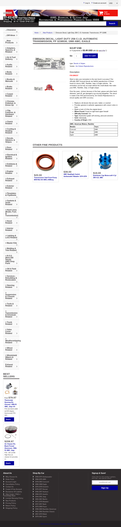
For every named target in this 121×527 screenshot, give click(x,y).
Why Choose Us (11, 477)
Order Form (10, 479)
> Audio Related (8, 66)
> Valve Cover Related (8, 331)
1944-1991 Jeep (40, 497)
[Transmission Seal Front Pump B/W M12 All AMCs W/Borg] (45, 162)
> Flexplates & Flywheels (10, 194)
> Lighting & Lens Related (11, 237)
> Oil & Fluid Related (10, 270)
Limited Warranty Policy (14, 498)
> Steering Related (9, 286)
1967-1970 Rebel (41, 514)
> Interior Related (9, 229)
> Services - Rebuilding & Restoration (11, 278)
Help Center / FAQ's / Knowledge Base (12, 495)
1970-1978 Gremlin (42, 487)
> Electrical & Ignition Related (11, 157)
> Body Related (8, 73)
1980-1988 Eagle (41, 484)
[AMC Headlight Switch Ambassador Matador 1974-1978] (75, 161)
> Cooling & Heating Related (10, 131)
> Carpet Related (9, 95)
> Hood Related (8, 222)
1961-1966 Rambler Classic (45, 511)
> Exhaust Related (9, 180)
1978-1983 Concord (42, 482)
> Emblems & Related (11, 165)
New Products (11, 501)
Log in (87, 3)
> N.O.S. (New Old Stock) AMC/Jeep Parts (10, 259)
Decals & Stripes (79, 63)
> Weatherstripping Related (12, 341)
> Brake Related (8, 88)
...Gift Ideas (10, 35)
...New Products (47, 33)
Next (63, 63)
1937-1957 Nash (40, 504)
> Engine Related (9, 172)
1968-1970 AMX (40, 479)
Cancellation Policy (13, 484)
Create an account (99, 3)
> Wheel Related (8, 349)
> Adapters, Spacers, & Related (10, 50)
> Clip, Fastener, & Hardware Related (10, 113)
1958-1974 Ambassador (43, 477)
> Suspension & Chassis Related (10, 295)
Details (8, 419)
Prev (36, 63)
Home (37, 33)
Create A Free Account (14, 489)
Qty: (71, 56)
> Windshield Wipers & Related (11, 357)
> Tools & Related (9, 305)
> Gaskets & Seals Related (10, 202)
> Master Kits (11, 243)
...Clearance (10, 30)
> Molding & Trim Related (11, 249)
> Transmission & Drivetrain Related (11, 314)
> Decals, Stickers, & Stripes (10, 140)
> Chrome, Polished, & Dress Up (10, 103)
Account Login (11, 482)
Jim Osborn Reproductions (84, 66)
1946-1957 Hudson (41, 492)
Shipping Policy (11, 508)
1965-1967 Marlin (41, 499)
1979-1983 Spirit (41, 516)
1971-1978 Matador (42, 502)
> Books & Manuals (10, 80)
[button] (94, 50)
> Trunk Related (8, 323)
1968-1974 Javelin (41, 494)
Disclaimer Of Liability (14, 492)
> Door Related (8, 148)
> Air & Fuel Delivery (10, 58)
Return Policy (10, 506)
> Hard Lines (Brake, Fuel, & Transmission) (11, 213)
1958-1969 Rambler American (45, 509)
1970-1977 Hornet (41, 489)
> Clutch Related (9, 123)
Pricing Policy (11, 503)
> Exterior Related (9, 187)
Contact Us (9, 487)
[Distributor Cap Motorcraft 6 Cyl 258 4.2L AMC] (105, 161)
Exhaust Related (9, 365)
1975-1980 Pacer (41, 506)
